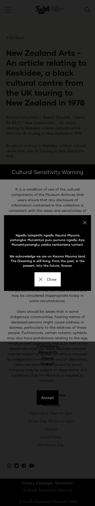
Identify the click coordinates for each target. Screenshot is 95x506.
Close (51, 279)
